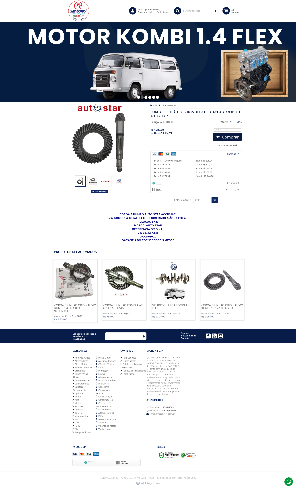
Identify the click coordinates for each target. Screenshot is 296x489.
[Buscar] (215, 11)
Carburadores (82, 383)
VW (76, 419)
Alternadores (81, 360)
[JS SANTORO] (78, 11)
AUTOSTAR (236, 122)
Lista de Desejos (100, 191)
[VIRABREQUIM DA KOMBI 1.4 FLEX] (173, 290)
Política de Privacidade (134, 370)
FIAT (77, 422)
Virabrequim (81, 416)
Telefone (161, 407)
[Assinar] (143, 336)
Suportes (103, 422)
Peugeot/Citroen (83, 432)
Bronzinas (80, 370)
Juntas (78, 396)
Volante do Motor (107, 425)
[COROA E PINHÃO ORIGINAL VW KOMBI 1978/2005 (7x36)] (222, 290)
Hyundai (79, 393)
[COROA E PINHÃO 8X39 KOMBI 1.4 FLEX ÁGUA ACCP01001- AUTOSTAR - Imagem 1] (80, 181)
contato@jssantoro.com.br (162, 413)
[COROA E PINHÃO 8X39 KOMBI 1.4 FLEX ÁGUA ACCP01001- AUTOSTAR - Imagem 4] (118, 181)
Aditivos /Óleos (82, 357)
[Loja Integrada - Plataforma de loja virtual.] (148, 483)
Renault (79, 409)
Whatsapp (162, 410)
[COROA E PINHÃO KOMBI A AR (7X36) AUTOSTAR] (124, 290)
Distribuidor (104, 409)
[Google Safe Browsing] (188, 455)
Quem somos (129, 360)
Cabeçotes (103, 386)
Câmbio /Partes (169, 105)
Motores (79, 403)
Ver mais (75, 297)
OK (214, 199)
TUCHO (78, 412)
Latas (101, 367)
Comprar (230, 137)
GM (76, 429)
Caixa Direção (105, 396)
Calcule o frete (182, 200)
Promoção (103, 370)
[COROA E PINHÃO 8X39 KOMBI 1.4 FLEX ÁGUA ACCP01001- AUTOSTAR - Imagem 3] (105, 181)
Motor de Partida (107, 419)
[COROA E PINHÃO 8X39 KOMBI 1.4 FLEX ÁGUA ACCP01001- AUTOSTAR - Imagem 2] (93, 181)
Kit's (77, 399)
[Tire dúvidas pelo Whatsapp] (288, 481)
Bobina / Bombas (83, 367)
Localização (128, 373)
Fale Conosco (129, 357)
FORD (77, 425)
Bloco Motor (81, 364)
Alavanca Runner (107, 360)
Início (155, 105)
